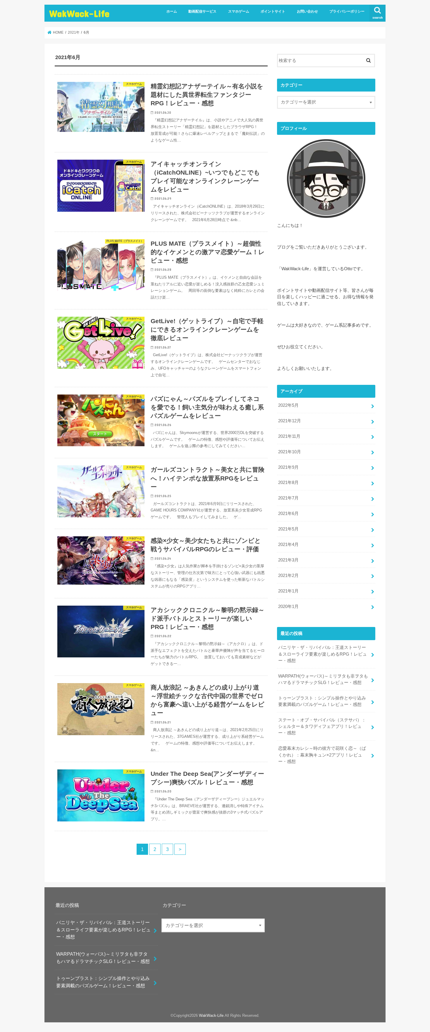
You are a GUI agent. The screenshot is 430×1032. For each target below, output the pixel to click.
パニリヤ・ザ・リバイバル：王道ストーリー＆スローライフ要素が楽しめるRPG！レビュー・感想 (322, 654)
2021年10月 (289, 451)
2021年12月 (289, 420)
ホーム (171, 11)
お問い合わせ (307, 11)
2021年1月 (288, 591)
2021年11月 (289, 436)
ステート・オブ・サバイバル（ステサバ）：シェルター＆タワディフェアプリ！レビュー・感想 (322, 726)
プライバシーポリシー (346, 11)
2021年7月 (288, 498)
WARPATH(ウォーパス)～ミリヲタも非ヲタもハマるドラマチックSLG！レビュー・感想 (323, 679)
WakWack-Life (79, 13)
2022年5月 (288, 405)
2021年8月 (288, 482)
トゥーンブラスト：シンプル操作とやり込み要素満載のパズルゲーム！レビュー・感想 (322, 701)
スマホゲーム (238, 11)
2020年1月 (288, 606)
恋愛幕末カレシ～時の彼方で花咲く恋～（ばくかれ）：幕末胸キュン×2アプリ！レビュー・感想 (322, 755)
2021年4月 (288, 544)
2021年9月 (288, 467)
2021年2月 (288, 575)
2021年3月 (288, 560)
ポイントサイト (273, 11)
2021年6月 (288, 513)
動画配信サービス (202, 11)
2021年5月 (288, 529)
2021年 (74, 32)
